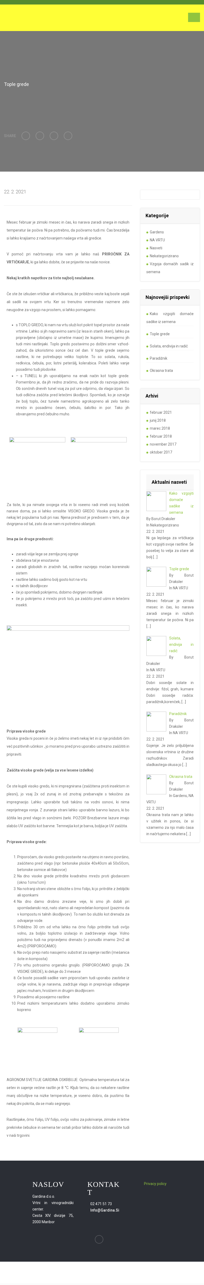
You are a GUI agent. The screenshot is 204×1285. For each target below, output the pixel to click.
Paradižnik (158, 358)
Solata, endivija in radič (169, 346)
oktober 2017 (161, 452)
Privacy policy (155, 1184)
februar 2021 (161, 412)
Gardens (157, 232)
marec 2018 (160, 428)
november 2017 (163, 444)
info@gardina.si (104, 1210)
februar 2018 (161, 436)
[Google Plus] (54, 136)
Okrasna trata (161, 370)
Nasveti (156, 248)
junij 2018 (158, 420)
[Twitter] (40, 136)
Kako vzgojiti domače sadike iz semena (170, 318)
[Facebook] (26, 136)
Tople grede (160, 334)
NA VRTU (157, 240)
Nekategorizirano (164, 256)
